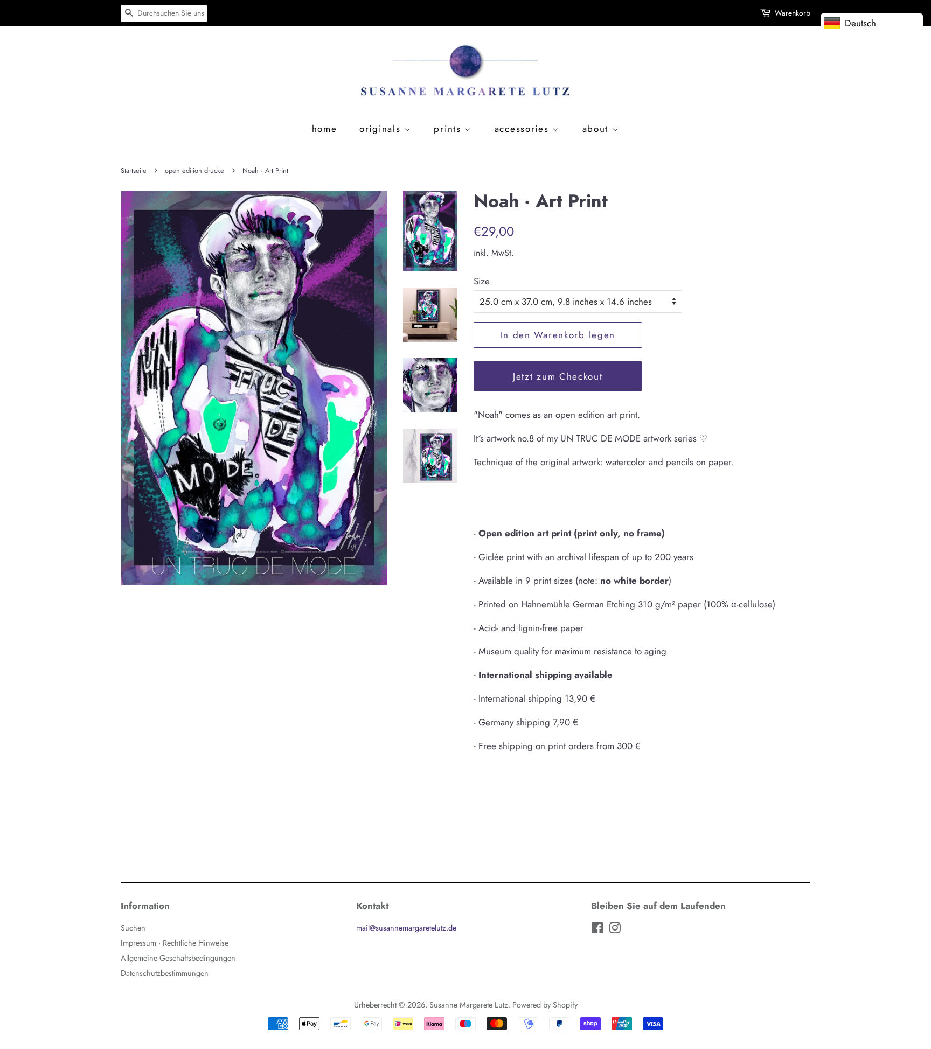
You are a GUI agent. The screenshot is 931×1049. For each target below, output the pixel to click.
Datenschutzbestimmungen (165, 973)
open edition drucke (194, 170)
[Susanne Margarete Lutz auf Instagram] (615, 930)
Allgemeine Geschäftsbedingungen (178, 958)
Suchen (133, 927)
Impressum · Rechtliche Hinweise (174, 943)
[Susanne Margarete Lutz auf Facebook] (597, 930)
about (597, 128)
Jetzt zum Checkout (558, 376)
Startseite (134, 170)
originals (381, 128)
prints (449, 128)
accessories (523, 128)
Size (482, 281)
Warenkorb (792, 13)
